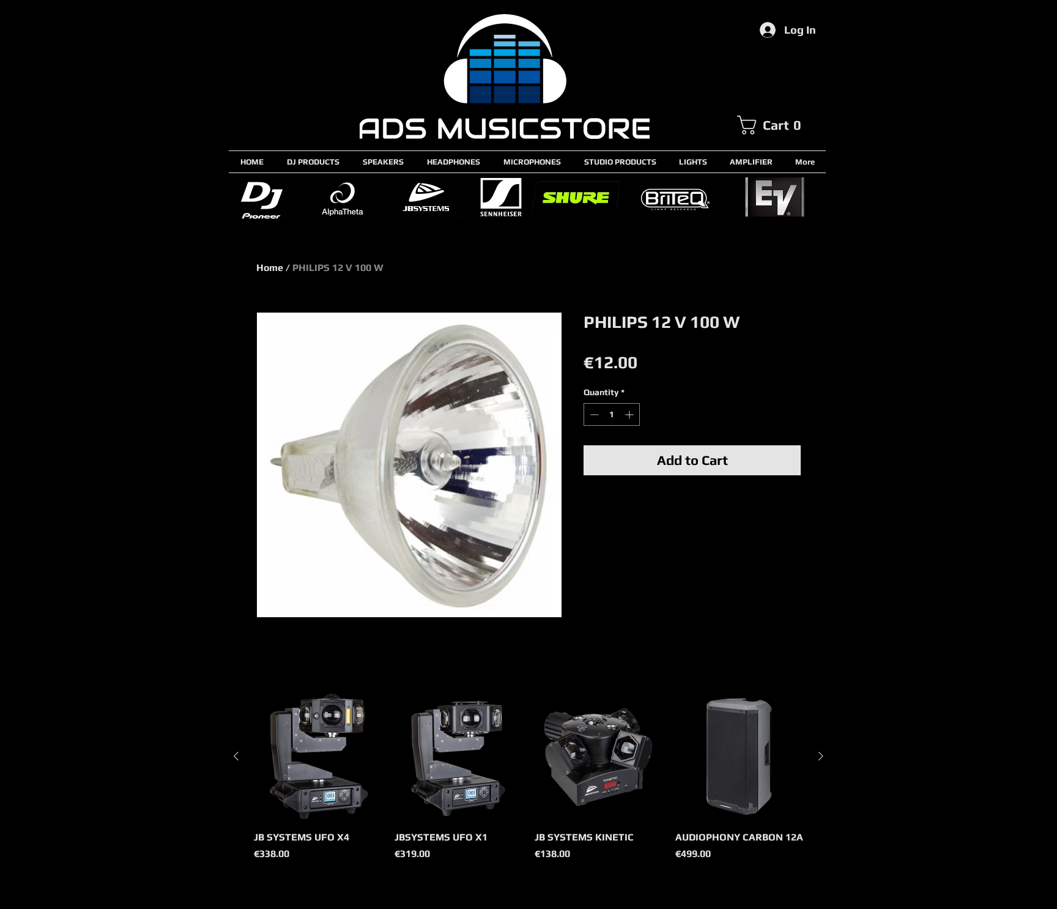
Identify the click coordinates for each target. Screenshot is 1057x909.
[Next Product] (821, 756)
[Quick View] (318, 756)
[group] (528, 783)
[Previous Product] (236, 756)
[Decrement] (593, 414)
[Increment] (630, 414)
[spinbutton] (612, 414)
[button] (781, 125)
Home (269, 267)
